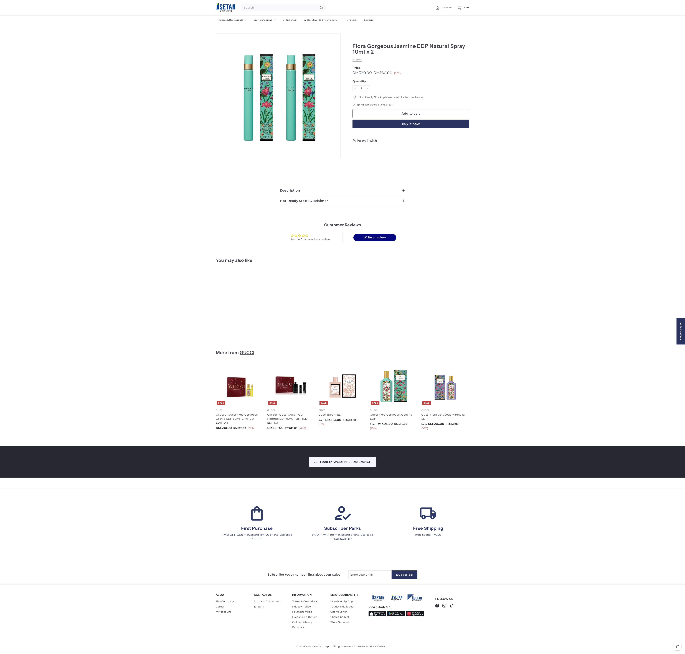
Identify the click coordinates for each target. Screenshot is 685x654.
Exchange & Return (304, 617)
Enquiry (259, 606)
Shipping (358, 104)
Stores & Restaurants (231, 20)
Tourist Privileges (341, 606)
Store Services (339, 622)
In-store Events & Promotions (321, 20)
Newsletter (351, 20)
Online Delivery (302, 622)
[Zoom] (278, 96)
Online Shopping (263, 20)
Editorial (369, 20)
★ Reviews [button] (681, 331)
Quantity (359, 81)
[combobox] (283, 7)
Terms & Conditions (305, 601)
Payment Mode (302, 611)
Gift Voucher (338, 611)
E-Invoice (298, 627)
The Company (225, 601)
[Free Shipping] (428, 513)
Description (290, 190)
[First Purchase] (257, 513)
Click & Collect (339, 617)
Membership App (341, 601)
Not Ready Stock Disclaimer (304, 201)
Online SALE (289, 20)
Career (220, 606)
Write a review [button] (375, 237)
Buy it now (411, 124)
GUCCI (357, 60)
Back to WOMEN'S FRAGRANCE (345, 462)
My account (223, 611)
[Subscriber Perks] (342, 513)
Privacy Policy (301, 606)
